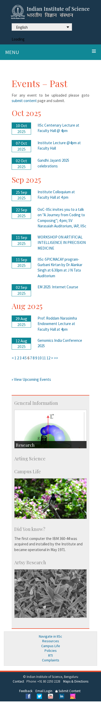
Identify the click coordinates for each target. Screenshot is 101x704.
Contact (18, 681)
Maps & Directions (75, 681)
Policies (51, 650)
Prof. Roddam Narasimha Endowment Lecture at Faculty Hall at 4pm (57, 324)
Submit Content (69, 691)
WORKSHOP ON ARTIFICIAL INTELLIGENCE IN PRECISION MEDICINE (62, 243)
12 (48, 357)
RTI (50, 655)
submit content (25, 100)
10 (39, 357)
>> (56, 357)
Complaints (50, 660)
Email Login (43, 691)
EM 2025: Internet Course (58, 286)
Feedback (25, 691)
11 (44, 357)
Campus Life (50, 646)
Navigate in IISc (50, 636)
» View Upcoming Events (31, 379)
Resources (50, 641)
